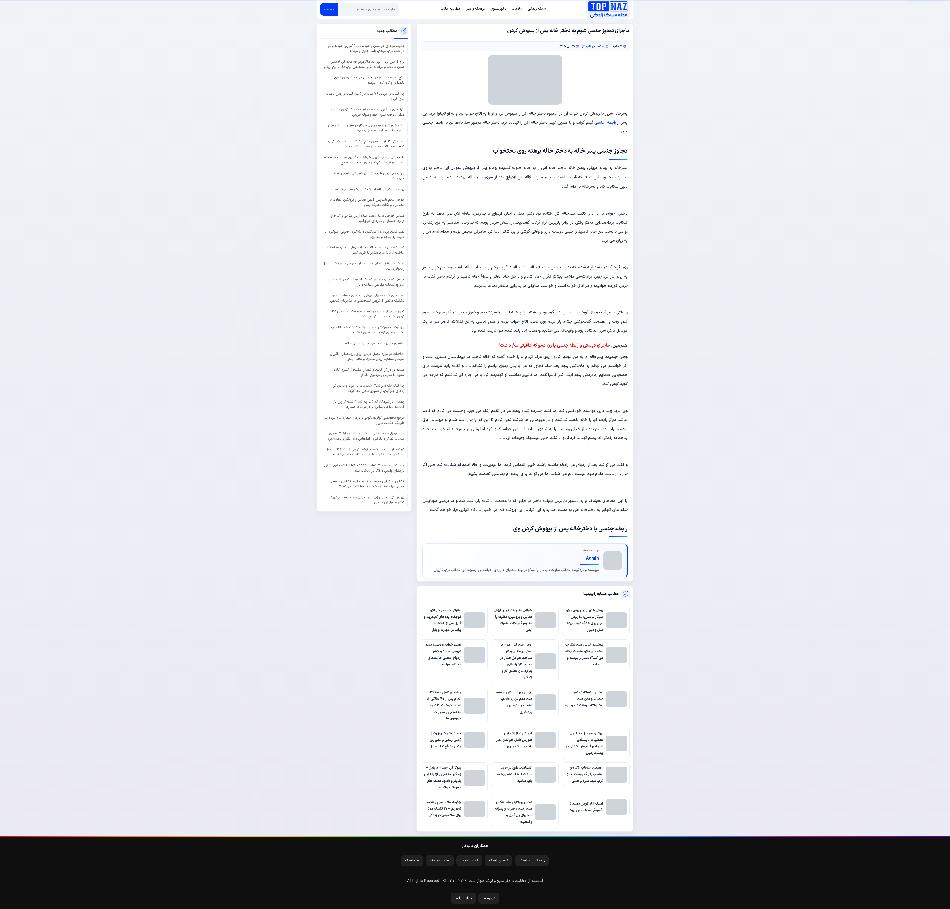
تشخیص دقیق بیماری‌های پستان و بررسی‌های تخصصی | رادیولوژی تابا (364, 266)
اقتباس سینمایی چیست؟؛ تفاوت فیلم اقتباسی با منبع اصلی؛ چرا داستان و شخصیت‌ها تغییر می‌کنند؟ (367, 484)
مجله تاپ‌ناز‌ (608, 9)
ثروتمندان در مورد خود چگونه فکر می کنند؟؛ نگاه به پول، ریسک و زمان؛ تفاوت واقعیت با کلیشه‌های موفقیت (364, 452)
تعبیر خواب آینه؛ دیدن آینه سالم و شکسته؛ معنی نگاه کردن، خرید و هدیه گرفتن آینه (367, 314)
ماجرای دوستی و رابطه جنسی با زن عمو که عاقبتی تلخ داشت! (554, 345)
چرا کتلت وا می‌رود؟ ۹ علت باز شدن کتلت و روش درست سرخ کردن (365, 96)
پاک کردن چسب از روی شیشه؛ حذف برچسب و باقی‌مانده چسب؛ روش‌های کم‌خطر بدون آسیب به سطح (364, 160)
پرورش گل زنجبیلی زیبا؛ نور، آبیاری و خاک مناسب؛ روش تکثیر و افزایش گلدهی (366, 500)
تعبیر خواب (469, 860)
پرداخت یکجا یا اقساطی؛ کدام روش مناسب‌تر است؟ (367, 189)
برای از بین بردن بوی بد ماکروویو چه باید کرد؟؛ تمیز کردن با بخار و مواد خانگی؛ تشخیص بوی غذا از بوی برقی (364, 64)
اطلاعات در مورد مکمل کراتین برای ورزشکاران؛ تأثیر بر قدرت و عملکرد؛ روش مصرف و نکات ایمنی (367, 356)
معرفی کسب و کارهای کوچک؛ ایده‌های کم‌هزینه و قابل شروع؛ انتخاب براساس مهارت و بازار (366, 282)
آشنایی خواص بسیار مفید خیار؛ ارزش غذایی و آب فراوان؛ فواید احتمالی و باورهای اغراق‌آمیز (365, 218)
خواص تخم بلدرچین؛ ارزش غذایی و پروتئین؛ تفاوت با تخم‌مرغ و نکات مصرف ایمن (367, 202)
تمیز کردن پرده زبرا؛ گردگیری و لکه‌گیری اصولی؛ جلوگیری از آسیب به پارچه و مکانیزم (364, 234)
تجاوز (623, 177)
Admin (592, 558)
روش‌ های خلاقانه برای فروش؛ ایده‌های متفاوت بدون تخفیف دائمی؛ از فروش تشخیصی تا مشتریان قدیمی (367, 298)
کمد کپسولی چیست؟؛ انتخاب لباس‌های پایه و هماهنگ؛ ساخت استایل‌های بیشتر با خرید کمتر (365, 250)
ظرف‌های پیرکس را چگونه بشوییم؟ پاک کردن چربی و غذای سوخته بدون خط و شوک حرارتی (367, 112)
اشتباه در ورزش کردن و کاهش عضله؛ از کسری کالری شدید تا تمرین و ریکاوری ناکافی (368, 372)
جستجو (329, 9)
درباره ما (489, 898)
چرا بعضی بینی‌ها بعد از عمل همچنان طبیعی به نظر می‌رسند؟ (367, 176)
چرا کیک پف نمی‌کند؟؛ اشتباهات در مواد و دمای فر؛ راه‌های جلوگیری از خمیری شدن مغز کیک (368, 388)
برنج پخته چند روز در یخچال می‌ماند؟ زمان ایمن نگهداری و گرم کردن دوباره (369, 80)
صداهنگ (412, 860)
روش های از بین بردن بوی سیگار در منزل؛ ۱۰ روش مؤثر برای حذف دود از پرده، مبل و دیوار (366, 128)
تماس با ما (463, 898)
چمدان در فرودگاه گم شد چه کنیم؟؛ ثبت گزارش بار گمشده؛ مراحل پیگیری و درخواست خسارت (368, 404)
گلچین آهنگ (498, 860)
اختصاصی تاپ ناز (593, 46)
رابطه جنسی (605, 122)
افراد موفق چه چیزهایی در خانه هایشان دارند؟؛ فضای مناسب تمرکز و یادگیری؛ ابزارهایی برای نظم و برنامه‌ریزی (365, 436)
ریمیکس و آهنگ (532, 860)
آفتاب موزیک (440, 860)
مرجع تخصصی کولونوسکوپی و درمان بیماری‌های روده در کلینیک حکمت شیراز (364, 420)
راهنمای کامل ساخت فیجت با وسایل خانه (374, 343)
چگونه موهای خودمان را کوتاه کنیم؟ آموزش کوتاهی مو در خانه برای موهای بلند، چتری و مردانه (366, 48)
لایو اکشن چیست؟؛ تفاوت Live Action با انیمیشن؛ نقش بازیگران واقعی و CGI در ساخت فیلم (364, 468)
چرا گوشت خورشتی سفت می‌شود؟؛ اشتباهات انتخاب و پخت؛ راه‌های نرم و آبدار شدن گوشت (366, 330)
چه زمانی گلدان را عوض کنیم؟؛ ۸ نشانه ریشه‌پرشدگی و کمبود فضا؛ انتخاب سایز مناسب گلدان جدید (366, 144)
